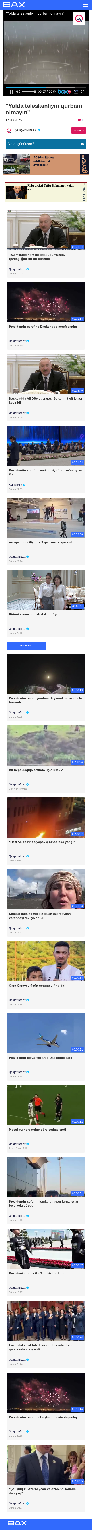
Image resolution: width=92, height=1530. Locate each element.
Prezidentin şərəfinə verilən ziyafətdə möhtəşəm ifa (45, 472)
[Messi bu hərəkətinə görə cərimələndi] (46, 1105)
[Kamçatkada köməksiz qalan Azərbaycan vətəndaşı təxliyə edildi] (46, 889)
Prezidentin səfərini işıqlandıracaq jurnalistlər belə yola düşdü (43, 1203)
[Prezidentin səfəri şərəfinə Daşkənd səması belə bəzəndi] (46, 673)
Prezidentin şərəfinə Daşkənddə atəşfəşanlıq (43, 326)
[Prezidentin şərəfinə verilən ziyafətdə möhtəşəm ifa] (46, 446)
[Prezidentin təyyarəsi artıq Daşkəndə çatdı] (46, 1033)
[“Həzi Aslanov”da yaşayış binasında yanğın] (46, 817)
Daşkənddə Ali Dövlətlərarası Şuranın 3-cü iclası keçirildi (45, 400)
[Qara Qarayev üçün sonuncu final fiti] (46, 961)
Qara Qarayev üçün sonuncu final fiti (37, 985)
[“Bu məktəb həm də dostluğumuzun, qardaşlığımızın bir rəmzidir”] (46, 230)
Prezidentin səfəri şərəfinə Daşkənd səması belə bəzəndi (45, 700)
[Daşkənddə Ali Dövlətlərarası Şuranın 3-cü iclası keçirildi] (46, 374)
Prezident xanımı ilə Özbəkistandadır (37, 1273)
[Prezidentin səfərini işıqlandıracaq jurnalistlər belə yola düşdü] (46, 1176)
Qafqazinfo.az (17, 269)
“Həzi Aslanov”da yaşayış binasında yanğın (42, 842)
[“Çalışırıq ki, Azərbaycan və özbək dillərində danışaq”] (46, 1464)
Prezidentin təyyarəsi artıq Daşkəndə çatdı (41, 1057)
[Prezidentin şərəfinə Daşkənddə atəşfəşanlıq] (46, 302)
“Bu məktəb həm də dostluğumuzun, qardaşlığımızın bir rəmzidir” (37, 257)
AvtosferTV (16, 484)
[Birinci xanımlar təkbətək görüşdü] (46, 589)
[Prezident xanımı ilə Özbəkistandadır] (46, 1248)
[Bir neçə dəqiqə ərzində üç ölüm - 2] (46, 745)
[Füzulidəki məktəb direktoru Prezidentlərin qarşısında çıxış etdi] (46, 1320)
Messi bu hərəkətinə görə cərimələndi (37, 1129)
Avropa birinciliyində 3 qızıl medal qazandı (41, 542)
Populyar (26, 645)
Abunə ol (79, 130)
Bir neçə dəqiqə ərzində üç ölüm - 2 (36, 770)
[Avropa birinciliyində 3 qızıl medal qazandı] (46, 517)
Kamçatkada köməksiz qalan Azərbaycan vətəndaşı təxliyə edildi (40, 915)
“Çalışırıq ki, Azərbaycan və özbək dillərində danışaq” (42, 1491)
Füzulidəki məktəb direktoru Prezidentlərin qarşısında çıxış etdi (41, 1347)
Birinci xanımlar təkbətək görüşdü (35, 614)
